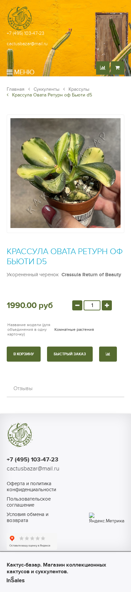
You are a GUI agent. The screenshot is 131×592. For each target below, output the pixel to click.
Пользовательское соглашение (29, 502)
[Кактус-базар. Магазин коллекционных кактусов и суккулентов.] (20, 30)
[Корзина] (117, 68)
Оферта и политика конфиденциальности (31, 486)
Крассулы (78, 89)
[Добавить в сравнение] (108, 354)
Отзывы (23, 388)
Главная (16, 89)
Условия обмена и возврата (27, 517)
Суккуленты (45, 89)
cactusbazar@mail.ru (27, 44)
